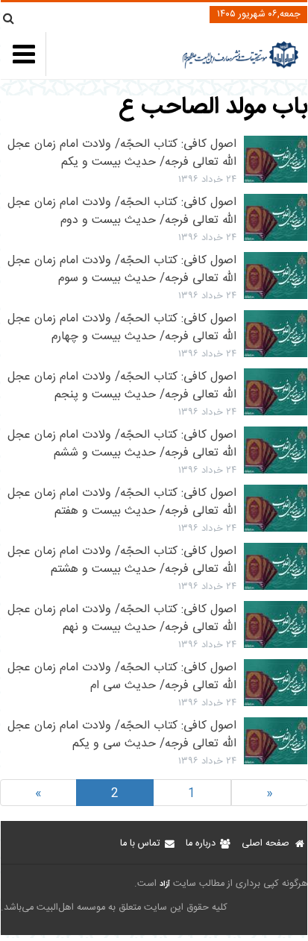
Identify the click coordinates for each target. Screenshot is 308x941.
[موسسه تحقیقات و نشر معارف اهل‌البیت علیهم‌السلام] (240, 67)
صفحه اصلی (265, 844)
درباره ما (201, 844)
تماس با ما (140, 844)
